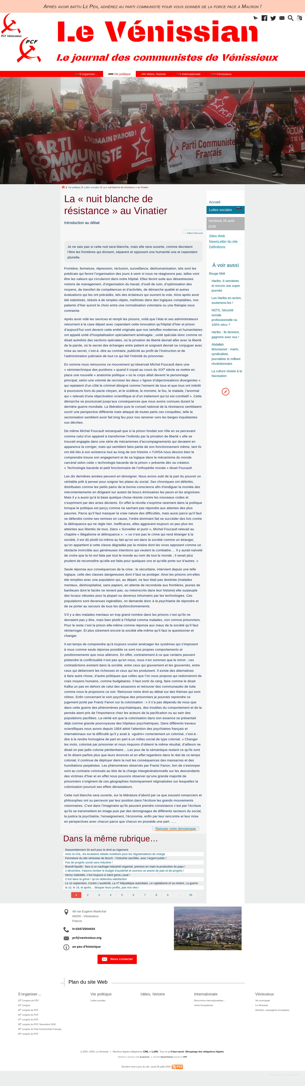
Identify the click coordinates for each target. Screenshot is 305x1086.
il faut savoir (177, 1051)
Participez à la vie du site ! (284, 1074)
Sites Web (217, 236)
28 (190, 895)
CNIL (146, 1051)
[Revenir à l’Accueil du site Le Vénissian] (11, 25)
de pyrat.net (144, 1057)
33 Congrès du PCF (28, 1000)
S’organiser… (29, 994)
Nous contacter (121, 959)
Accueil (214, 202)
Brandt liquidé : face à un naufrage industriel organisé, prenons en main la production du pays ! (125, 866)
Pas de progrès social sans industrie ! (89, 862)
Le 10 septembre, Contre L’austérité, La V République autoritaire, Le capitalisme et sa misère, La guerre (131, 883)
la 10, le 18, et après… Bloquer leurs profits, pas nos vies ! (102, 887)
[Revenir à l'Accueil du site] (65, 187)
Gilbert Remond (195, 233)
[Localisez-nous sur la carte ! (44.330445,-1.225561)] (225, 391)
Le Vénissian (261, 1005)
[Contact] (282, 18)
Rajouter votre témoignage (176, 828)
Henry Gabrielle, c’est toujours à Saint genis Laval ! (97, 875)
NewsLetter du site (223, 242)
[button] (255, 18)
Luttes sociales (91, 187)
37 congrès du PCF (28, 1019)
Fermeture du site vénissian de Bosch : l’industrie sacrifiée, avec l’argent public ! (115, 858)
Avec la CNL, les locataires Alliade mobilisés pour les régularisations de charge (115, 854)
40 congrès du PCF (28, 1033)
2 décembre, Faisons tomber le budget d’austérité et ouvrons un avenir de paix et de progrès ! (124, 870)
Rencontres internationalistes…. (210, 1000)
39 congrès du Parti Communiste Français (39, 1028)
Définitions (217, 247)
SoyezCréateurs (167, 1057)
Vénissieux (264, 994)
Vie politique (74, 187)
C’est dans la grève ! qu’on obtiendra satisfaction (96, 879)
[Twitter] (273, 18)
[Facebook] (264, 18)
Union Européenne (203, 1005)
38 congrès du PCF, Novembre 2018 (37, 1024)
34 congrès (24, 1004)
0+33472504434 (83, 929)
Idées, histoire (153, 994)
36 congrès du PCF (28, 1014)
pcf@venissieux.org (87, 937)
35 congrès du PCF (28, 1009)
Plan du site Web (88, 982)
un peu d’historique (86, 946)
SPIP (185, 1057)
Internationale (205, 994)
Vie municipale (262, 1000)
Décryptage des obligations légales (204, 1051)
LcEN (155, 1051)
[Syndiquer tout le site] (177, 1066)
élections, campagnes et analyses (272, 1010)
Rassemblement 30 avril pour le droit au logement (96, 849)
